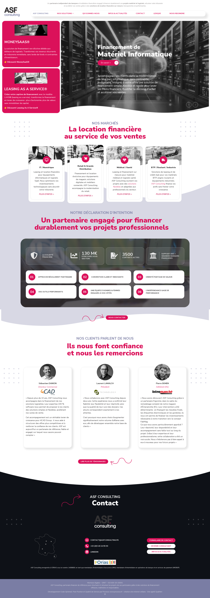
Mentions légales (93, 583)
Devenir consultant (161, 546)
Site (148, 592)
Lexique (157, 13)
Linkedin (94, 552)
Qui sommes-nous (91, 13)
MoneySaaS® (17, 42)
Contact (140, 13)
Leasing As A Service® (25, 89)
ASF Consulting (40, 13)
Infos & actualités (117, 13)
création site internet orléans (135, 592)
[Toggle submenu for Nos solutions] (73, 13)
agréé (153, 592)
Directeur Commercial (47, 387)
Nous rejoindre (177, 13)
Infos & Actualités (161, 552)
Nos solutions (64, 13)
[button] (188, 104)
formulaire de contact (161, 540)
